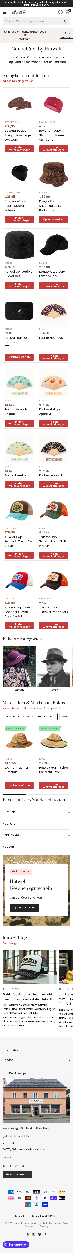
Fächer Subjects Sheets (16, 411)
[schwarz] (7, 347)
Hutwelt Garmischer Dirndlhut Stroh (53, 769)
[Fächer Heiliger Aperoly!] (53, 382)
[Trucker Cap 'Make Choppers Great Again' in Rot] (19, 580)
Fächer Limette (15, 475)
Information (11, 1050)
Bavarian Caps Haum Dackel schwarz (15, 205)
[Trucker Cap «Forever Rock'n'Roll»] (53, 580)
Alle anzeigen (11, 943)
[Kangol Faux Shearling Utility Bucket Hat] (53, 174)
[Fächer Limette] (19, 448)
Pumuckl (9, 812)
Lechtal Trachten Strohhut (17, 769)
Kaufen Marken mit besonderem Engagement (31, 708)
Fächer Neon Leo (51, 338)
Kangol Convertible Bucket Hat (18, 273)
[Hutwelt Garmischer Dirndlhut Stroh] (53, 740)
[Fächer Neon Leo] (53, 311)
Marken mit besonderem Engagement (30, 716)
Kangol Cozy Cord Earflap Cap (52, 273)
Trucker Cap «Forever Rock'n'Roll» (53, 609)
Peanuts (9, 824)
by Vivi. (42, 329)
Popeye (8, 847)
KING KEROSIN (11, 528)
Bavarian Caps (12, 122)
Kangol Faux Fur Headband (16, 340)
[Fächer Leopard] (53, 448)
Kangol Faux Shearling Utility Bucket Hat (50, 205)
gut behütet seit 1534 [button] (16, 1136)
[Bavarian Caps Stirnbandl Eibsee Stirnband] (53, 104)
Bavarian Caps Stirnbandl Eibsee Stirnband (51, 135)
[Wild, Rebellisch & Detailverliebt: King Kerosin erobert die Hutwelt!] (30, 967)
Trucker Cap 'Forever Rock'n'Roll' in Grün (52, 541)
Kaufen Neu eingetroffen (18, 81)
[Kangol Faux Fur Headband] (19, 311)
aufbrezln (24, 38)
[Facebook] (5, 1166)
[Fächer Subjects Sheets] (19, 382)
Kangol (43, 192)
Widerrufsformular (17, 1174)
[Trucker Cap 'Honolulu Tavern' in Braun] (19, 510)
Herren (54, 690)
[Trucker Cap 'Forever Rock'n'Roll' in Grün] (53, 510)
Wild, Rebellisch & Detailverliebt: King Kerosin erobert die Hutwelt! (28, 997)
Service (8, 1060)
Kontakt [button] (7, 1157)
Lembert (9, 758)
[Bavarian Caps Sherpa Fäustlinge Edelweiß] (19, 104)
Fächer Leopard (50, 475)
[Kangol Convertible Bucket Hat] (19, 245)
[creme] (12, 347)
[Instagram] (12, 1166)
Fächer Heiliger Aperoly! (50, 411)
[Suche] (65, 21)
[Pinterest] (18, 1166)
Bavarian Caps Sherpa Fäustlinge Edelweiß (18, 135)
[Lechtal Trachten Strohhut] (19, 740)
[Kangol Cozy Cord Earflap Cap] (53, 245)
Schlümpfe (11, 835)
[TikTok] (24, 1166)
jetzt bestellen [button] (24, 907)
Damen (19, 690)
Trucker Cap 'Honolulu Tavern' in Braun (18, 541)
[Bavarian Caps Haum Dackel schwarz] (19, 174)
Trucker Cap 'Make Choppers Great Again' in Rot (18, 611)
